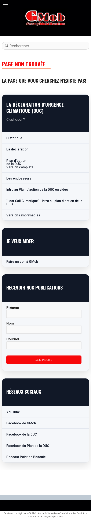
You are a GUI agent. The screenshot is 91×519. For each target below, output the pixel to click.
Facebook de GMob (21, 423)
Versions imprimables (23, 215)
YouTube (13, 412)
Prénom (12, 308)
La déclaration (17, 149)
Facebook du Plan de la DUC (27, 446)
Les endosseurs (18, 178)
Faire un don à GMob (22, 261)
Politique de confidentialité (57, 513)
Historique (14, 138)
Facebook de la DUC (21, 434)
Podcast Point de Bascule (26, 457)
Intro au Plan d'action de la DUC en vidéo (37, 189)
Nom (10, 323)
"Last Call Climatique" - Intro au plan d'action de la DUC (44, 202)
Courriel (12, 339)
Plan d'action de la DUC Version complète (19, 164)
